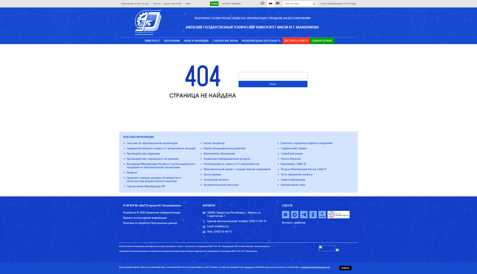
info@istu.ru (222, 226)
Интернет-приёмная (231, 3)
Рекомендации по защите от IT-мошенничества (231, 164)
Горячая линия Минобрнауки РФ (146, 186)
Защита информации (293, 179)
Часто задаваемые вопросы (296, 174)
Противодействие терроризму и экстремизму (153, 158)
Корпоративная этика (293, 185)
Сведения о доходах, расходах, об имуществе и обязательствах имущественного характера (154, 179)
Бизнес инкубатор (214, 143)
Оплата (214, 3)
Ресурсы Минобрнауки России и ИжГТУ (303, 169)
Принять (345, 268)
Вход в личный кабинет (332, 3)
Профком (132, 172)
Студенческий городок (294, 148)
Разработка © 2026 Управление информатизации (151, 212)
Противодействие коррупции (143, 153)
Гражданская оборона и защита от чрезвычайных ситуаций (161, 148)
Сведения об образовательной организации (152, 143)
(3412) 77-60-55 (257, 221)
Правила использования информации (145, 217)
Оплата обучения (291, 158)
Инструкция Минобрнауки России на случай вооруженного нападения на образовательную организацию (161, 165)
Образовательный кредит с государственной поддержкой (237, 169)
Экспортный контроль (216, 179)
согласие (248, 267)
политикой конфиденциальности (315, 267)
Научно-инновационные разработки (225, 148)
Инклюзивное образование (219, 153)
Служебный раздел (292, 153)
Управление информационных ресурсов (227, 158)
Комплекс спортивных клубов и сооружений (306, 143)
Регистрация (350, 3)
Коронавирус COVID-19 (293, 164)
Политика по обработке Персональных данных (150, 223)
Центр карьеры (212, 174)
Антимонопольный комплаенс (221, 185)
